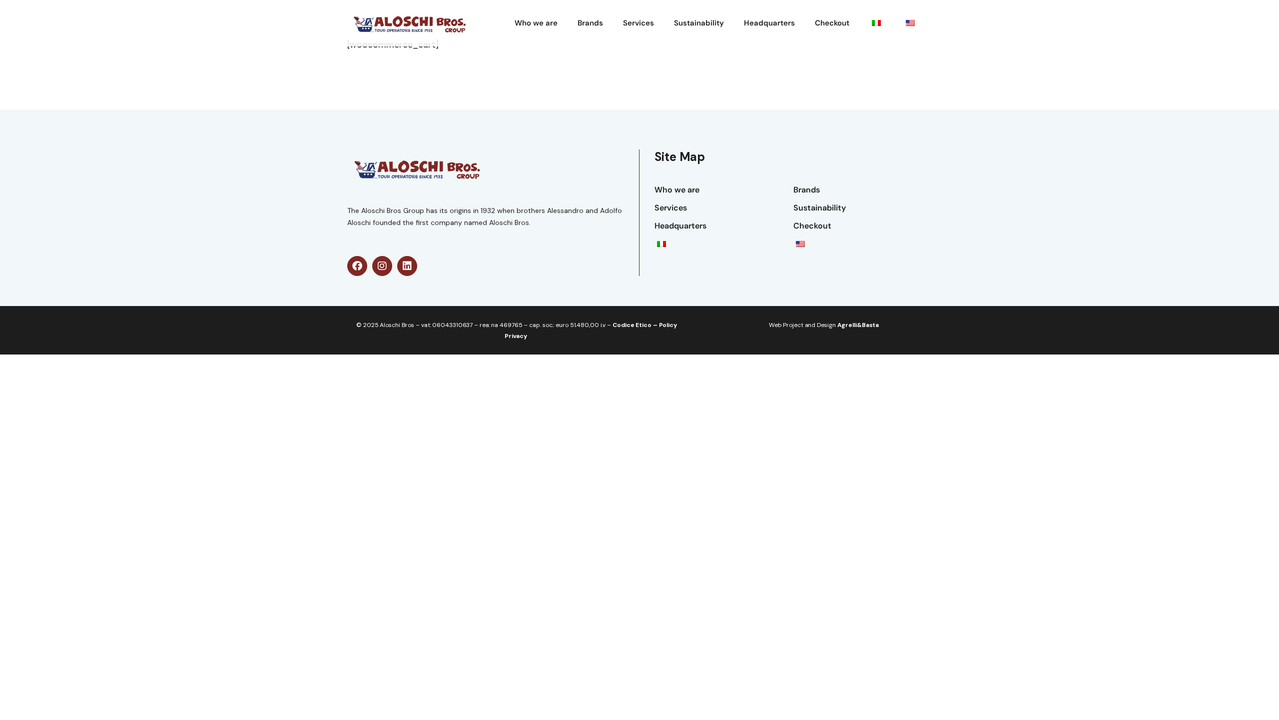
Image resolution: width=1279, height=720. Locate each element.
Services (638, 23)
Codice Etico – (636, 325)
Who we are (536, 23)
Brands (590, 23)
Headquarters (769, 23)
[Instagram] (382, 266)
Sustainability (699, 23)
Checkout (832, 23)
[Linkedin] (407, 266)
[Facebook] (357, 266)
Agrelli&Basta (858, 325)
